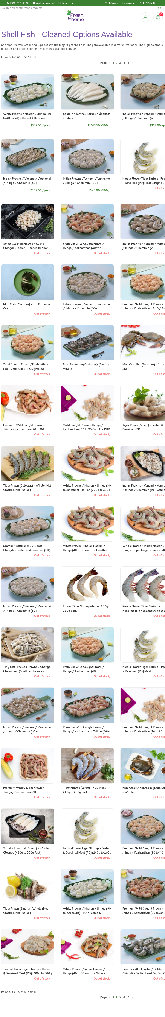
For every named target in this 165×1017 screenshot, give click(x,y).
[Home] (75, 12)
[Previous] (110, 63)
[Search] (160, 8)
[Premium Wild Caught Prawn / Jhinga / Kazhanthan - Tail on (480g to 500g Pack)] (87, 705)
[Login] (145, 17)
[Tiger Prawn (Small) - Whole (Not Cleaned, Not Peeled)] (27, 887)
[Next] (132, 63)
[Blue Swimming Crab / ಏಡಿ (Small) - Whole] (87, 343)
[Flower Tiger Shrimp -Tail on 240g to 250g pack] (87, 584)
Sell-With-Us (148, 3)
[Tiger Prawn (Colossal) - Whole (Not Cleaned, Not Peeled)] (27, 463)
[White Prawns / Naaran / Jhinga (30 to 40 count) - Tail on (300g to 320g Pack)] (87, 463)
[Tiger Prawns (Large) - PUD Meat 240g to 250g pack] (87, 766)
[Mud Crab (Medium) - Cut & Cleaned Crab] (27, 282)
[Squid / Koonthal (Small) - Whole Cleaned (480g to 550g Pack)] (27, 826)
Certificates (111, 3)
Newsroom (129, 3)
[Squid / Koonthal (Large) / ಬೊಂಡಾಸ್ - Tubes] (87, 92)
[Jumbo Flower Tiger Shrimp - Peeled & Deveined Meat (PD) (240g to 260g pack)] (87, 826)
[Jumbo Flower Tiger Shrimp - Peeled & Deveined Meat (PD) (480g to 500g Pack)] (27, 947)
